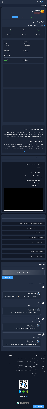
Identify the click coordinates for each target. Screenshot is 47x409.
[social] (28, 403)
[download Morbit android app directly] (27, 391)
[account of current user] (45, 2)
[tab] (41, 283)
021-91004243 (23, 399)
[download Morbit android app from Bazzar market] (23, 391)
